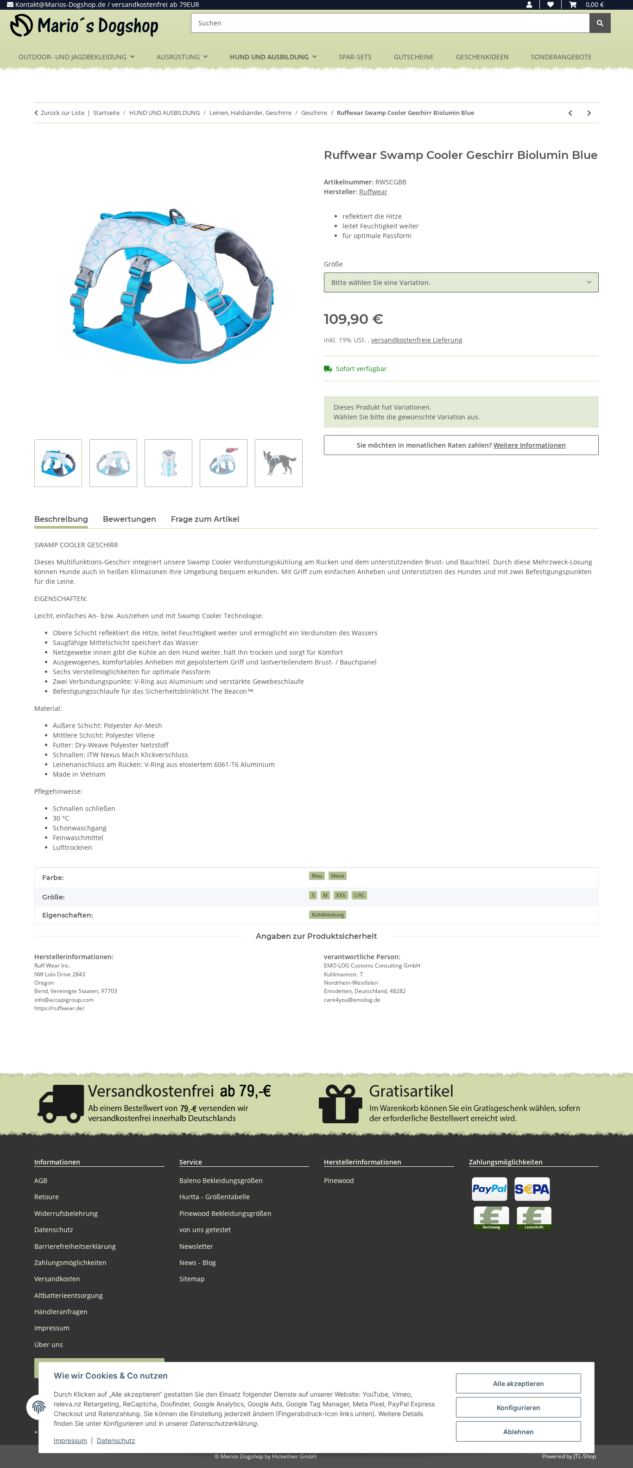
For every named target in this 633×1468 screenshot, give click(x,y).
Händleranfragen (61, 1311)
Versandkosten (57, 1278)
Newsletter (196, 1246)
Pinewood (339, 1180)
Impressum (70, 1440)
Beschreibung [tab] (61, 519)
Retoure (46, 1196)
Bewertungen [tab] (129, 519)
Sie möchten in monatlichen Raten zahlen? (461, 445)
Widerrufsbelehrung (66, 1213)
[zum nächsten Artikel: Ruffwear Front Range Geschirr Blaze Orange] (589, 113)
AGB (40, 1180)
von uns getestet (205, 1229)
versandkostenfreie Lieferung (416, 339)
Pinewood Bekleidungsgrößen (225, 1213)
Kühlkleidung (328, 914)
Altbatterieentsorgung (68, 1295)
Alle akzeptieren (518, 1383)
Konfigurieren (518, 1407)
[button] (529, 4)
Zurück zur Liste (62, 112)
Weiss (337, 876)
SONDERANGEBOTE (561, 56)
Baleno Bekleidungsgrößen (221, 1180)
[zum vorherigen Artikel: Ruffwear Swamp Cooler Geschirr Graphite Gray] (570, 113)
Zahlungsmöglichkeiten (70, 1262)
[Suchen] (600, 23)
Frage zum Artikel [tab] (205, 519)
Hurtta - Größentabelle (214, 1196)
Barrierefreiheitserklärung (75, 1246)
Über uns (48, 1344)
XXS (340, 895)
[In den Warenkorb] (41, 144)
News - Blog (197, 1262)
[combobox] (461, 282)
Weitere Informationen (530, 445)
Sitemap (192, 1278)
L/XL (359, 895)
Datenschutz (116, 1440)
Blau (317, 876)
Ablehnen (518, 1432)
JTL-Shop (585, 1456)
